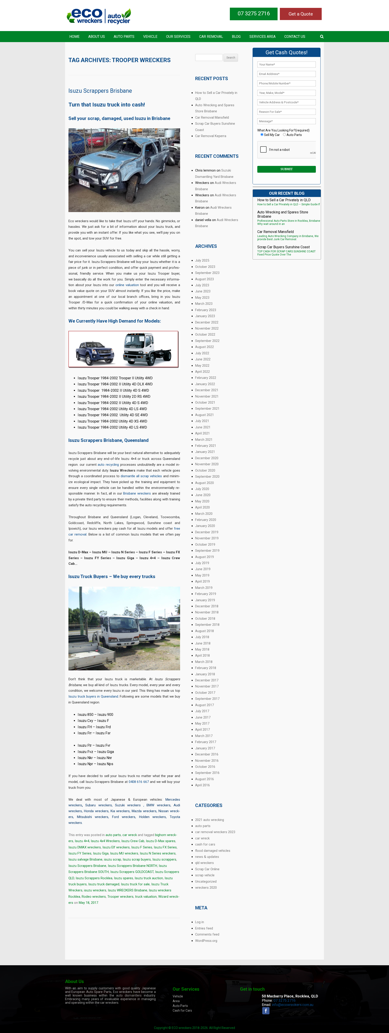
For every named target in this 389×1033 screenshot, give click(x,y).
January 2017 (205, 748)
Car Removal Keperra (210, 136)
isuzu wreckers (95, 890)
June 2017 (202, 717)
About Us (96, 36)
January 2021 (205, 452)
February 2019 (205, 594)
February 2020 (205, 520)
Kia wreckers (120, 811)
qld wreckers (204, 863)
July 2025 (202, 260)
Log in (199, 922)
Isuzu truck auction (149, 878)
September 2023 (207, 273)
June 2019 (202, 569)
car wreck (129, 835)
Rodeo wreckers (94, 897)
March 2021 (204, 440)
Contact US (294, 36)
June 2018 (202, 643)
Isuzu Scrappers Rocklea (94, 878)
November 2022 (207, 328)
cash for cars (205, 844)
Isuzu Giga (101, 853)
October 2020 (205, 470)
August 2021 (204, 415)
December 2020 (206, 458)
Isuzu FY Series (79, 853)
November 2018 (207, 612)
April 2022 (202, 372)
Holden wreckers (152, 817)
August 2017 (204, 705)
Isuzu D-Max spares (160, 841)
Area (176, 1001)
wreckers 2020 (206, 888)
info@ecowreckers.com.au (292, 1005)
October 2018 (205, 619)
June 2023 (202, 291)
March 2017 (204, 736)
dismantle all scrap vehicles (141, 476)
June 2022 (202, 359)
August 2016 (204, 779)
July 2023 (202, 285)
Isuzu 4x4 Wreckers (105, 841)
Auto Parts (124, 36)
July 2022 (202, 353)
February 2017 (205, 742)
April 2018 (202, 655)
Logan (135, 517)
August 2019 (204, 557)
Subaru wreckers (98, 805)
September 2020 (207, 477)
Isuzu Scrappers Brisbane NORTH (132, 866)
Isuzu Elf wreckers (116, 847)
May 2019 (202, 575)
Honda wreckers (96, 811)
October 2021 (205, 402)
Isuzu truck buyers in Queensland (93, 696)
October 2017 (205, 693)
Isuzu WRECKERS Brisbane (127, 890)
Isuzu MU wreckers (124, 853)
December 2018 (206, 606)
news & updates (207, 857)
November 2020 (207, 464)
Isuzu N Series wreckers (158, 853)
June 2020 (202, 495)
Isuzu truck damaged (103, 884)
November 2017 (207, 686)
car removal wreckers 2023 (215, 832)
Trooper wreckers (120, 897)
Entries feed (204, 928)
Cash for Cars (182, 1010)
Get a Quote (301, 14)
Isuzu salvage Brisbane (85, 859)
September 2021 (207, 409)
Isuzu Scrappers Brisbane (100, 91)
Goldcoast (76, 523)
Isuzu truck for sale (135, 884)
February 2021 (205, 446)
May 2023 (202, 298)
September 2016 (207, 773)
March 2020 (204, 514)
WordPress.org (206, 941)
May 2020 (202, 501)
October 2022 (205, 334)
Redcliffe (93, 523)
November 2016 (207, 761)
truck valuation (146, 897)
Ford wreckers (124, 817)
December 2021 (206, 390)
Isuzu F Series (141, 847)
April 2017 (202, 730)
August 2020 (204, 483)
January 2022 (205, 384)
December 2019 (206, 532)
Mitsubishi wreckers (93, 817)
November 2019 (207, 538)
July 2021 (202, 421)
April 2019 (202, 581)
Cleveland (150, 517)
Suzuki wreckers (129, 805)
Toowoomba (170, 517)
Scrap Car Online (207, 869)
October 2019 (205, 544)
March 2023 (204, 304)
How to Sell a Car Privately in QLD (284, 200)
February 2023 (205, 310)
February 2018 (205, 668)
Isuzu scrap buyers (137, 859)
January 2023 (205, 316)
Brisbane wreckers (137, 493)
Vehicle (150, 36)
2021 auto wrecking (209, 820)
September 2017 (207, 699)
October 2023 (205, 267)
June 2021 (202, 427)
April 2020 (202, 507)
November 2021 (207, 396)
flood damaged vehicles (212, 851)
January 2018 (205, 674)
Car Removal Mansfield (212, 117)
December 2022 (206, 322)
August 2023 (204, 279)
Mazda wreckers (144, 811)
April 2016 (202, 785)
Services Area (262, 36)
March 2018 (204, 662)
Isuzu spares (123, 878)
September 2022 (207, 341)
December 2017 (206, 680)
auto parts (113, 835)
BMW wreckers (158, 805)
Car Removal (211, 36)
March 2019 (204, 588)
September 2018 (207, 625)
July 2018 (202, 637)
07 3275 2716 (254, 13)
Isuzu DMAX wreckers (84, 847)
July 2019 (202, 563)
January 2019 (205, 600)
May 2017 (202, 723)
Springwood (135, 523)
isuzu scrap (112, 859)
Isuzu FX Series (165, 847)
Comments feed (207, 934)
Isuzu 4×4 (82, 841)
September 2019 (207, 551)
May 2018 (202, 649)
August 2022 (204, 347)
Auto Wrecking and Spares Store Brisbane (282, 214)
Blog (236, 36)
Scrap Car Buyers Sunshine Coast (283, 247)
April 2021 (202, 433)
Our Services (178, 36)
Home (74, 36)
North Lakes (113, 523)
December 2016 (206, 754)
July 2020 (202, 489)
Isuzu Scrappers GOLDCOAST (132, 872)
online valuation (127, 285)
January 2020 (205, 526)
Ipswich (74, 529)
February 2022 (205, 378)
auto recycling (108, 465)
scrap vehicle (205, 875)
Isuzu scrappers (164, 859)
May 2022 (202, 366)
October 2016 (205, 767)
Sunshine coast (159, 523)
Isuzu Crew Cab (132, 841)
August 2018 (204, 631)
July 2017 (202, 711)
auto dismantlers (129, 995)
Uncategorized (206, 881)
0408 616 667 (139, 782)
